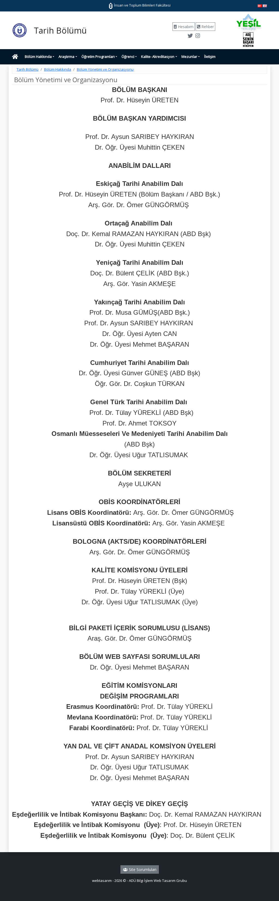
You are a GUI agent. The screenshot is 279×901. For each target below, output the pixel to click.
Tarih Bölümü (27, 69)
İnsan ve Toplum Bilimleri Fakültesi (142, 5)
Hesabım (185, 26)
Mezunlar (189, 56)
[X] (190, 36)
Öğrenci (128, 56)
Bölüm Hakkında (38, 56)
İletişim (210, 56)
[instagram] (197, 36)
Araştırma (66, 56)
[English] (265, 5)
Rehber (207, 26)
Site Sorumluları (142, 869)
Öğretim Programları (98, 56)
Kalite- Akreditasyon (157, 56)
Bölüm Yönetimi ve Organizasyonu (105, 69)
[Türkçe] (259, 5)
